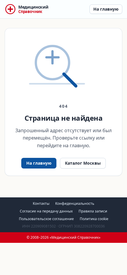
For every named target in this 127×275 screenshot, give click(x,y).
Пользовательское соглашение (46, 218)
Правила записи (93, 211)
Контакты (41, 203)
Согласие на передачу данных (46, 211)
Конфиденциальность (74, 203)
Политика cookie (94, 218)
